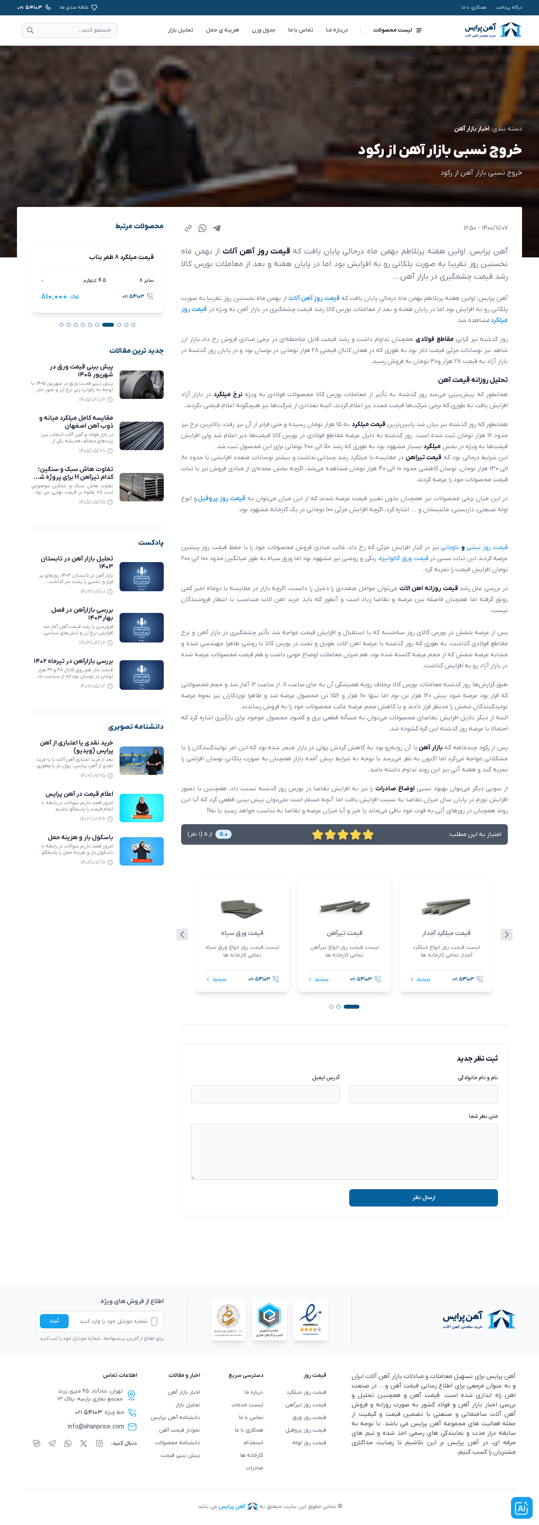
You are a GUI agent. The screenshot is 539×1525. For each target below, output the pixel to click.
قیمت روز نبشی (487, 547)
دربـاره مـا (337, 30)
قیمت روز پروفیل (305, 1430)
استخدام (253, 1443)
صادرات (254, 1468)
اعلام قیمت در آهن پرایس (79, 794)
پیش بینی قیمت (180, 1455)
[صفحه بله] (36, 1443)
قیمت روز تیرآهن (305, 1405)
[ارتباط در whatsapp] (68, 1443)
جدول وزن (263, 30)
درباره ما (254, 1392)
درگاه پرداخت (509, 7)
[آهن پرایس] (434, 1320)
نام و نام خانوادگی (478, 1078)
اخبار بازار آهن (472, 129)
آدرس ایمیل (326, 1078)
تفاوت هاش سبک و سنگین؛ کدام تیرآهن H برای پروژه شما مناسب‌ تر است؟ (73, 477)
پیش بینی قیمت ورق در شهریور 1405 (81, 371)
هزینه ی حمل (222, 30)
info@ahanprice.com (95, 1427)
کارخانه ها (251, 1455)
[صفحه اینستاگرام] (99, 1443)
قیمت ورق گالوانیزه (404, 558)
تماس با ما (300, 30)
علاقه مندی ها (74, 7)
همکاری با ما (474, 7)
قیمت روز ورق (309, 1417)
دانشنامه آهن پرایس (175, 1417)
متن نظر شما (483, 1116)
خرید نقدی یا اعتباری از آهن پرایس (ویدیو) (76, 747)
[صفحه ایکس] (84, 1443)
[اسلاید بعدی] (506, 934)
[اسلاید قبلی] (182, 934)
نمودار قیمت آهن (179, 1430)
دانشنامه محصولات (177, 1443)
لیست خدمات (247, 1405)
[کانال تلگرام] (52, 1443)
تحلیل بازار (180, 30)
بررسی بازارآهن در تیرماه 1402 (73, 661)
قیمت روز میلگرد (306, 1392)
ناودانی (451, 547)
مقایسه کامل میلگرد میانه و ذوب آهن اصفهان (76, 422)
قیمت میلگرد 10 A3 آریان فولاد (114, 257)
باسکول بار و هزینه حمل (80, 838)
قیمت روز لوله (309, 1443)
